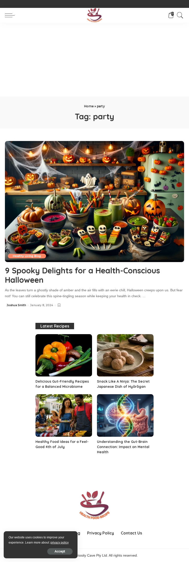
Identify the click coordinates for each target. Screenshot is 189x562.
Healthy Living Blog (27, 256)
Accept (60, 551)
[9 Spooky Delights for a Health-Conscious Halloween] (94, 201)
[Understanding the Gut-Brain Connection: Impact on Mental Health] (125, 415)
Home (89, 106)
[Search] (179, 15)
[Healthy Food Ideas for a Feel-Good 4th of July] (63, 415)
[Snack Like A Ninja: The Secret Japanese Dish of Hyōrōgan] (125, 355)
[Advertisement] (94, 59)
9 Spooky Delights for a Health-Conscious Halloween (82, 275)
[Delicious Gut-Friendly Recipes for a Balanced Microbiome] (63, 355)
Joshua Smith (16, 305)
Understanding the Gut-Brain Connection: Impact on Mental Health (123, 446)
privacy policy (59, 542)
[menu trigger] (11, 15)
